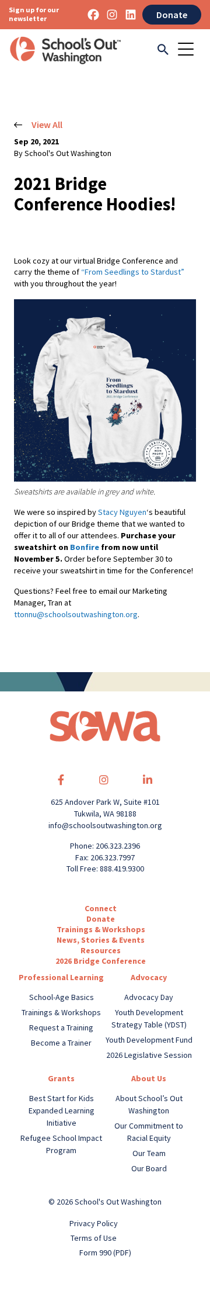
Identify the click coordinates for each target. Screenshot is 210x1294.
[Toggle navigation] (189, 50)
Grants (61, 1078)
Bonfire (84, 547)
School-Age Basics (61, 997)
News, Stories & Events (101, 940)
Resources (100, 950)
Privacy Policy (93, 1223)
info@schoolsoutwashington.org (105, 825)
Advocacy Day (148, 997)
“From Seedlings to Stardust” (132, 272)
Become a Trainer (61, 1042)
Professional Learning (61, 977)
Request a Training (61, 1027)
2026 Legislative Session (149, 1055)
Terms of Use (94, 1238)
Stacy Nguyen (122, 512)
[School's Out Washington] (65, 50)
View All (47, 124)
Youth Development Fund (149, 1039)
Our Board (149, 1168)
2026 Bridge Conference (100, 961)
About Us (148, 1078)
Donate (171, 14)
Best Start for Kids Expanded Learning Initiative (61, 1110)
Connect (101, 908)
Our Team (149, 1153)
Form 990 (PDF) (105, 1252)
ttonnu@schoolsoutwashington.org (76, 614)
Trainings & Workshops (101, 929)
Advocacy (149, 977)
